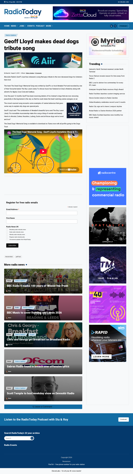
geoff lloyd (18, 256)
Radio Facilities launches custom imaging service (107, 94)
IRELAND (122, 2)
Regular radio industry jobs (17, 237)
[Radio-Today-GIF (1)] (107, 186)
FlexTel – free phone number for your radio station (66, 464)
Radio (17, 307)
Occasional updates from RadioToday (20, 239)
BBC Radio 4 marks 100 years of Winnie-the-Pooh (37, 285)
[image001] (107, 304)
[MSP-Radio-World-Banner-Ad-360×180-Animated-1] (107, 46)
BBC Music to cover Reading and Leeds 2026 (34, 312)
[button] (123, 26)
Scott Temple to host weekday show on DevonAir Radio (40, 393)
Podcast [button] (123, 419)
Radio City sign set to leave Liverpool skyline (105, 106)
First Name (10, 218)
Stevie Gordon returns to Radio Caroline (103, 98)
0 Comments (38, 73)
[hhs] (107, 226)
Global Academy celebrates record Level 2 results (107, 102)
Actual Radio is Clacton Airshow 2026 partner (105, 111)
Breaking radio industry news (17, 229)
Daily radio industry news (16, 232)
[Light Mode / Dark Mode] (111, 25)
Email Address (12, 209)
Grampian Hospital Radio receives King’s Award (106, 89)
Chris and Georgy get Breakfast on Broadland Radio (38, 339)
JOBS (127, 2)
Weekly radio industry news (17, 234)
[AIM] (107, 343)
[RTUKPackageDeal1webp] (43, 60)
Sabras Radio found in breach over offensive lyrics (38, 366)
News (9, 280)
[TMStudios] (107, 265)
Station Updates (11, 35)
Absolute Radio (9, 256)
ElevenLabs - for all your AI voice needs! (66, 471)
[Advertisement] (43, 186)
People (32, 334)
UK (118, 2)
